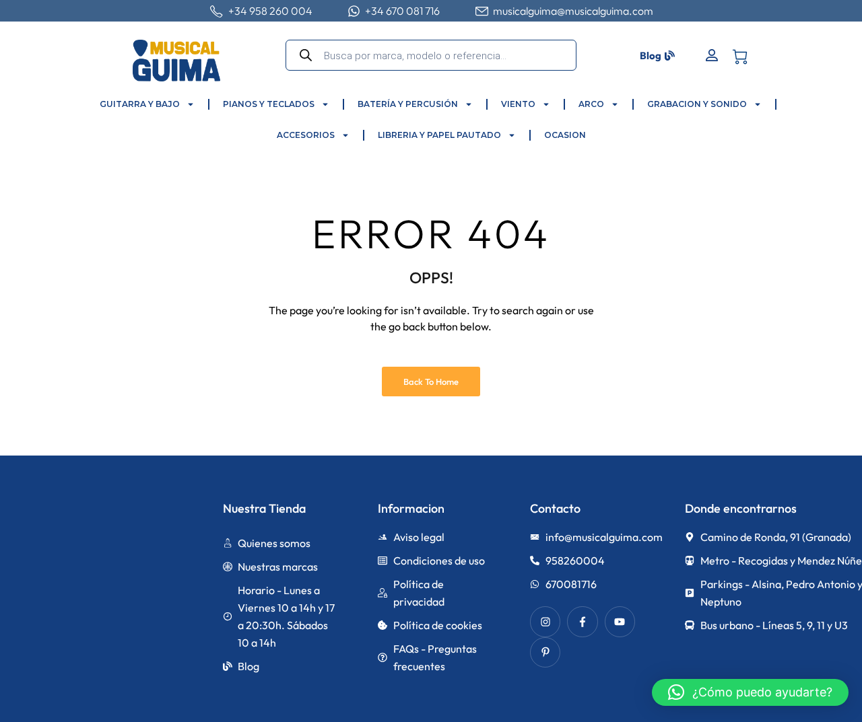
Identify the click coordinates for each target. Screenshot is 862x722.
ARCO (591, 104)
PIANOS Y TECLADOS (268, 104)
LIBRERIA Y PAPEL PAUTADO (439, 135)
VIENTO (518, 104)
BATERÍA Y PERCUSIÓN (408, 104)
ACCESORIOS (306, 135)
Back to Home (431, 381)
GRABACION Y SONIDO (697, 104)
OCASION (565, 135)
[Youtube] (620, 621)
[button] (750, 692)
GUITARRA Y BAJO (140, 104)
